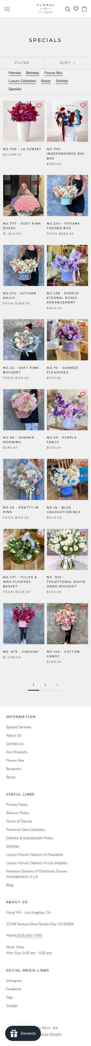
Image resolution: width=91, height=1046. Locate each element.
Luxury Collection (22, 81)
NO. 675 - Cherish (21, 651)
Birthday (32, 72)
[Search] (68, 8)
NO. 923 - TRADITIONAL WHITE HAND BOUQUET (66, 581)
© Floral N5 (45, 1028)
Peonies (15, 72)
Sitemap (12, 846)
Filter (22, 63)
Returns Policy (17, 813)
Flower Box (53, 72)
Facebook (13, 989)
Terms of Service (19, 821)
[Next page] (57, 685)
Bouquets (13, 768)
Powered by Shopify (46, 1034)
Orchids (62, 81)
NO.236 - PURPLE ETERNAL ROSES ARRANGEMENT (63, 297)
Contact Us (15, 743)
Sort (66, 63)
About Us (13, 735)
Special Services (18, 727)
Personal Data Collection (25, 829)
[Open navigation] (7, 9)
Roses (46, 81)
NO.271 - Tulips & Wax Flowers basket (20, 581)
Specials (15, 89)
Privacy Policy (17, 804)
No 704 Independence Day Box (66, 153)
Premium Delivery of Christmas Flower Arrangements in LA (36, 874)
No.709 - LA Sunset (22, 149)
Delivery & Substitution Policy (29, 838)
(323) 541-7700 (29, 935)
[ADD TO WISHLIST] (39, 105)
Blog (9, 885)
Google (11, 1005)
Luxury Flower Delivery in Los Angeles (36, 863)
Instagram (14, 980)
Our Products (16, 752)
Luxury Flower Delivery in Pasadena (34, 854)
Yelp (9, 997)
